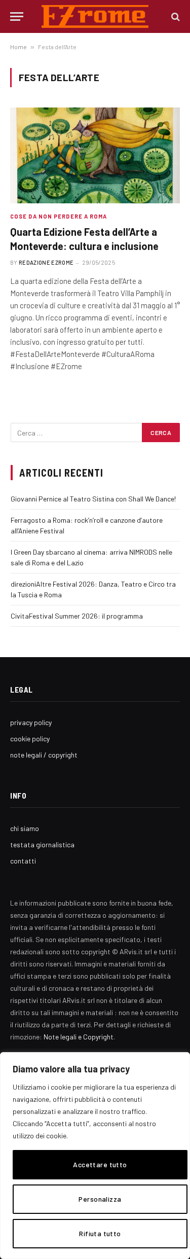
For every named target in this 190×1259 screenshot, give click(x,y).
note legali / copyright (44, 754)
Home (18, 46)
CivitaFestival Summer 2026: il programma (77, 615)
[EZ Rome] (95, 16)
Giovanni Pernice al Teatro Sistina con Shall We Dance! (93, 498)
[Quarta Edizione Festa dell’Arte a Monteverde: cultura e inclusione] (95, 155)
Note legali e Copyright (78, 1036)
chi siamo (24, 828)
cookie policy (30, 738)
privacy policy (31, 722)
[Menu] (16, 16)
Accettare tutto (100, 1164)
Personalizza (100, 1199)
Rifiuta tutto (100, 1233)
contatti (23, 860)
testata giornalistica (42, 844)
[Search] (174, 16)
